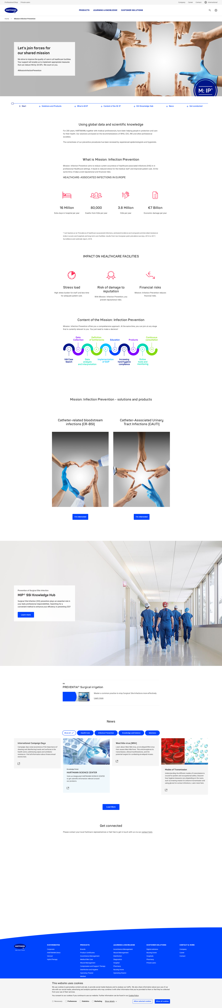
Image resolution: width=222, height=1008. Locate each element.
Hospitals (149, 956)
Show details (110, 1001)
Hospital (116, 963)
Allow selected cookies (142, 1001)
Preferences (72, 1001)
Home (7, 19)
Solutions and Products (52, 106)
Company (181, 2)
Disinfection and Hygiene (89, 970)
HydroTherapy (52, 959)
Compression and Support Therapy (92, 966)
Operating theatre (119, 973)
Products (84, 10)
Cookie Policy (134, 996)
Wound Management (87, 963)
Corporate (50, 949)
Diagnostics (117, 959)
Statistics (85, 1001)
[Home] (11, 10)
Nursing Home (118, 970)
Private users (25, 2)
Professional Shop (11, 2)
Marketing (98, 1001)
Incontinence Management (90, 956)
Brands (82, 949)
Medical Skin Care (86, 959)
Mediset (83, 976)
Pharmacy (117, 966)
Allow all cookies (162, 1001)
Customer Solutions (132, 10)
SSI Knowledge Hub (144, 106)
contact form (147, 832)
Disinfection (117, 956)
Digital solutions (152, 949)
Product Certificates (87, 953)
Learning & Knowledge (105, 10)
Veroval (50, 956)
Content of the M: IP (112, 106)
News (171, 106)
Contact (198, 2)
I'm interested (80, 517)
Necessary (58, 1001)
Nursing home (151, 953)
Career (190, 2)
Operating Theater (86, 973)
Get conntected (195, 106)
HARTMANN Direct (53, 953)
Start (24, 106)
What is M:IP (82, 106)
